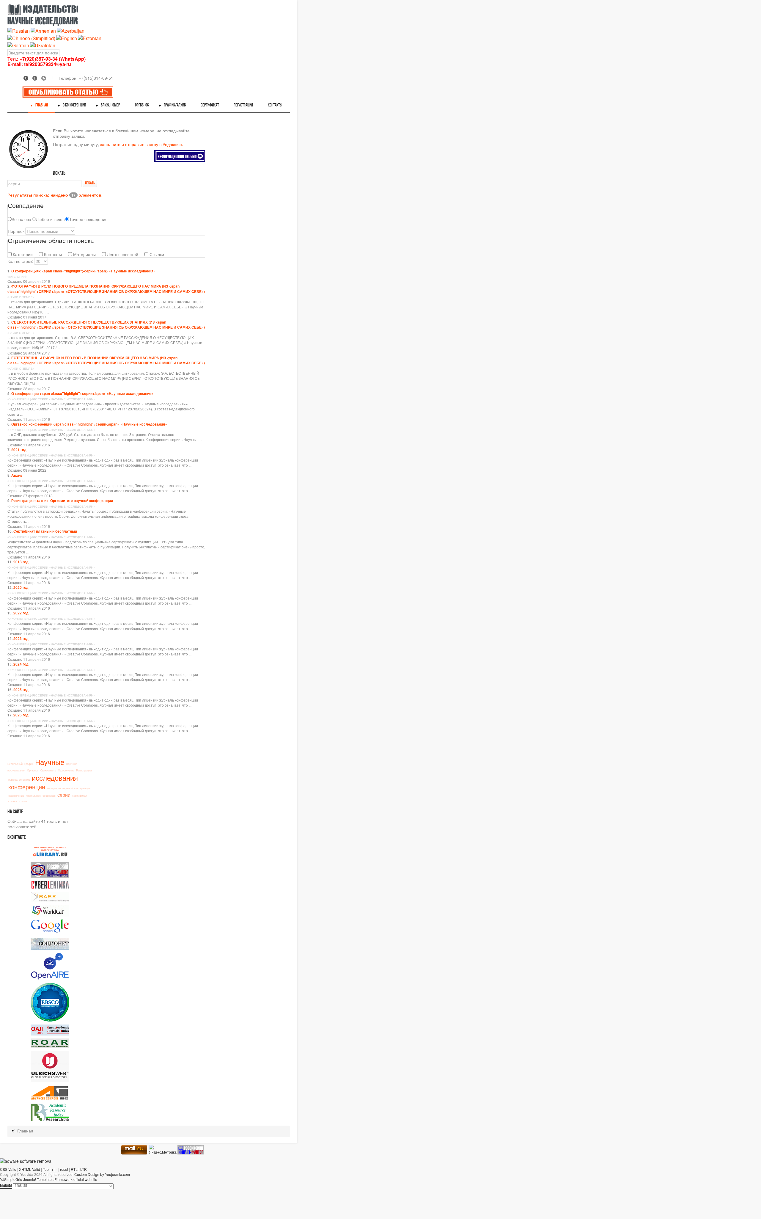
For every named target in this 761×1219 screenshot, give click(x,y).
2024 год (21, 664)
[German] (18, 44)
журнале (24, 780)
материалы (54, 788)
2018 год (21, 561)
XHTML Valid (29, 1169)
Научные (49, 762)
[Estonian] (89, 37)
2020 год (21, 587)
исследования (55, 777)
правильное (33, 796)
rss (43, 78)
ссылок (12, 801)
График (28, 764)
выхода (13, 780)
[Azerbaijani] (71, 30)
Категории (22, 254)
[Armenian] (43, 30)
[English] (66, 37)
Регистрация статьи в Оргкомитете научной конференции (62, 500)
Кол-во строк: (20, 261)
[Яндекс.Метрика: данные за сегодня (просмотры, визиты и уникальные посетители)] (163, 1149)
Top (46, 1169)
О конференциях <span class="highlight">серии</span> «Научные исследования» (83, 271)
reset (64, 1169)
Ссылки (156, 254)
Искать (90, 183)
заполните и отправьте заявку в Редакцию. (141, 144)
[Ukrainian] (42, 44)
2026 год (21, 715)
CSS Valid (8, 1169)
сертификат (79, 796)
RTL (74, 1169)
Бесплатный (15, 764)
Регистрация (84, 770)
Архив (16, 475)
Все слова (21, 219)
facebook (34, 78)
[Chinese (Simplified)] (31, 37)
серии (63, 794)
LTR (83, 1169)
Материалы (84, 254)
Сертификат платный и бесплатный (45, 531)
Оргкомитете (48, 770)
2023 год (21, 638)
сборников (49, 796)
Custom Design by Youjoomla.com (102, 1174)
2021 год (18, 449)
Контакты (52, 254)
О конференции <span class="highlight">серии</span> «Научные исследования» (82, 393)
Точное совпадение (88, 219)
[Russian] (18, 30)
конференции (26, 786)
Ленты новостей (122, 254)
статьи (23, 801)
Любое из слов (50, 219)
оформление (16, 796)
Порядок (16, 231)
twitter (25, 78)
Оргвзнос (33, 770)
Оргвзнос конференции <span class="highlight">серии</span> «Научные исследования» (89, 424)
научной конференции (76, 788)
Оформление (66, 770)
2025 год (21, 689)
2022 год (21, 613)
